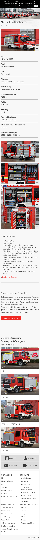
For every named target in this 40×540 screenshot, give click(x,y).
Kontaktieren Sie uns (11, 318)
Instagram (24, 514)
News (3, 478)
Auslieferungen (6, 517)
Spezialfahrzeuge (26, 495)
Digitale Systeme (26, 478)
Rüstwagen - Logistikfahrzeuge (26, 488)
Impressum (32, 465)
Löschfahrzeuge (26, 484)
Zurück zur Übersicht (9, 277)
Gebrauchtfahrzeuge (8, 523)
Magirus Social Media (29, 505)
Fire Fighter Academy (8, 526)
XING (23, 517)
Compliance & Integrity (9, 496)
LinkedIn (23, 520)
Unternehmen (7, 475)
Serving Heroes (7, 505)
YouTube (23, 511)
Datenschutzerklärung (28, 523)
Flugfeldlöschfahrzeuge (28, 492)
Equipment (24, 502)
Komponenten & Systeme (29, 498)
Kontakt (13, 465)
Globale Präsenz (6, 490)
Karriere (32, 458)
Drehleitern (24, 481)
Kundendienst (5, 511)
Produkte (24, 475)
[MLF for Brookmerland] (20, 40)
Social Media (5, 520)
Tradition (4, 487)
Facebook (24, 508)
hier (32, 6)
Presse (13, 458)
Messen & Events (7, 481)
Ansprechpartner (7, 508)
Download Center (7, 514)
